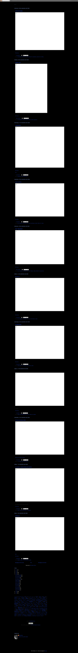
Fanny (42, 603)
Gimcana (21, 605)
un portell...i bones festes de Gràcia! (23, 467)
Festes (20, 461)
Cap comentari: (18, 118)
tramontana (24, 614)
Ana (18, 223)
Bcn (36, 597)
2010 (16, 572)
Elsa (36, 602)
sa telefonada (18, 324)
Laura (19, 606)
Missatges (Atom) (33, 565)
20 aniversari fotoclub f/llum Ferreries (19, 596)
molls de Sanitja (18, 11)
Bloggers (23, 598)
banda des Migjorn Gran (32, 597)
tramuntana (29, 614)
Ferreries (20, 604)
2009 (27, 596)
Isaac (40, 605)
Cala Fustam (24, 599)
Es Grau (44, 602)
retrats (43, 223)
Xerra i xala (34, 615)
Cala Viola (20, 600)
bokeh (20, 365)
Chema (36, 601)
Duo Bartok (30, 602)
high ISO (28, 605)
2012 (30, 596)
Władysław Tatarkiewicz (27, 615)
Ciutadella (39, 601)
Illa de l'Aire (36, 605)
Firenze (27, 604)
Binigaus (44, 597)
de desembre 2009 (18, 575)
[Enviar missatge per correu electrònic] (22, 55)
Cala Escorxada (20, 599)
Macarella (24, 606)
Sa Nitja (42, 56)
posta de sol (39, 56)
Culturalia (22, 602)
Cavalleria (20, 223)
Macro (26, 176)
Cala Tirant (16, 600)
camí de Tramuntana (39, 600)
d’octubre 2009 (17, 577)
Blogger (46, 650)
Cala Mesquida (29, 599)
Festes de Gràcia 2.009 (20, 420)
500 (32, 596)
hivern (32, 605)
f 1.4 (27, 318)
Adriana (37, 596)
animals (15, 597)
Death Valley (26, 602)
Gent (29, 223)
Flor (32, 604)
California (27, 600)
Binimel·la (15, 598)
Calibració (24, 600)
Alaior (43, 596)
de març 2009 (17, 587)
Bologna (31, 598)
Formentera (42, 604)
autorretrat (19, 176)
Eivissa (34, 602)
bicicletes (40, 597)
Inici (31, 562)
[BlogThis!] (24, 55)
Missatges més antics (42, 562)
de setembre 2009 (18, 579)
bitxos (19, 598)
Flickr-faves (17, 410)
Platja (32, 610)
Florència (35, 604)
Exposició (35, 603)
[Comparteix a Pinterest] (27, 55)
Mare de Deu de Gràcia (43, 606)
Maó (24, 461)
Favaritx (15, 604)
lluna (21, 606)
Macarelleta (27, 606)
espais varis (18, 62)
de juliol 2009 (17, 581)
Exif (15, 172)
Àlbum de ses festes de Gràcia (20, 457)
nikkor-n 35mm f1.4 (29, 56)
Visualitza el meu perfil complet (23, 636)
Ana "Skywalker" (19, 228)
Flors (39, 604)
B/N (26, 597)
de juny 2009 (17, 583)
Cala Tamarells (44, 599)
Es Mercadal (19, 56)
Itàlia (42, 605)
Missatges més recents (19, 562)
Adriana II (17, 515)
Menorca (24, 56)
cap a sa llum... (18, 182)
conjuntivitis (18, 125)
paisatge (43, 609)
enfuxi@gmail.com (32, 621)
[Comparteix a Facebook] (26, 55)
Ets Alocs (28, 603)
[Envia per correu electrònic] (23, 55)
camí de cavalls (32, 600)
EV (22, 119)
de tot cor (17, 276)
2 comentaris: (18, 508)
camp (21, 510)
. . (15, 4)
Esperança (21, 603)
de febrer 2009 (17, 588)
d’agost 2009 (17, 580)
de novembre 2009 (18, 576)
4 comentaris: (18, 221)
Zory (42, 615)
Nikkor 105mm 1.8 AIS (29, 119)
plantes (35, 414)
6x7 (34, 596)
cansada (22, 601)
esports (25, 603)
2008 (16, 591)
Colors (44, 601)
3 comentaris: (18, 55)
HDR (24, 605)
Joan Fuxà (21, 635)
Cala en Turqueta (42, 598)
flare (30, 604)
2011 (16, 571)
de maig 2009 (17, 584)
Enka (39, 602)
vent (15, 615)
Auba (18, 365)
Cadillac (38, 598)
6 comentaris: (18, 317)
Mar (22, 56)
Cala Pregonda (38, 599)
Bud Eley (35, 598)
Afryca (40, 596)
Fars (27, 223)
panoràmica (34, 56)
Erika (41, 602)
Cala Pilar (33, 599)
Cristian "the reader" (17, 602)
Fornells (25, 365)
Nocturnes (27, 609)
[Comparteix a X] (25, 55)
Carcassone (26, 601)
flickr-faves (17, 115)
